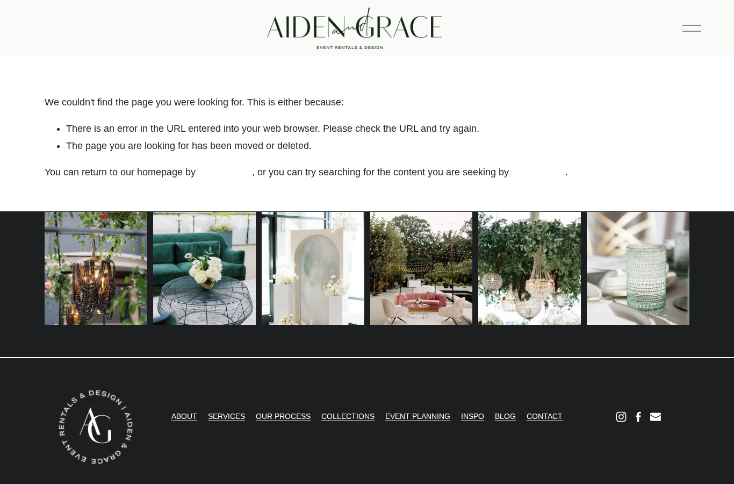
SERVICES (226, 416)
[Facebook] (638, 416)
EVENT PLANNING (417, 416)
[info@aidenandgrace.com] (655, 416)
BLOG (505, 416)
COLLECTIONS (348, 416)
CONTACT (545, 416)
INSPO (472, 416)
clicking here (225, 172)
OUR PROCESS (283, 416)
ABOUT (184, 416)
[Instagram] (621, 416)
